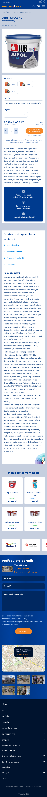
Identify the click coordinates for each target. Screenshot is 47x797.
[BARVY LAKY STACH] (11, 6)
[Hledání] (33, 6)
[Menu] (43, 6)
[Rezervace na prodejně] (38, 6)
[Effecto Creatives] (23, 793)
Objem (7, 109)
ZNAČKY (5, 12)
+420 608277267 (21, 568)
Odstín (7, 98)
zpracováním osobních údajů (15, 619)
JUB (14, 12)
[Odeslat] (23, 631)
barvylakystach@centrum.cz (27, 572)
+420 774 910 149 (7, 2)
